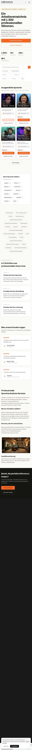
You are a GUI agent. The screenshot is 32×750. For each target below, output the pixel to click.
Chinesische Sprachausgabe (16, 251)
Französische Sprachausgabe (16, 230)
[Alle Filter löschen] (22, 78)
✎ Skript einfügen (15, 71)
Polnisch (7, 201)
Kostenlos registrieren (16, 45)
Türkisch (17, 183)
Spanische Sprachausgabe (16, 240)
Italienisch (16, 193)
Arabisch (7, 193)
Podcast (22, 237)
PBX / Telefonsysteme (21, 212)
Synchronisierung (20, 216)
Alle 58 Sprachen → (7, 179)
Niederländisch (8, 197)
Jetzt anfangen (8, 487)
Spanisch (7, 186)
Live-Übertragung (13, 237)
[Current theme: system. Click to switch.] (25, 2)
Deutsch (19, 190)
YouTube (10, 216)
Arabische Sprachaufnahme (11, 223)
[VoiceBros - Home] (7, 2)
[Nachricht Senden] (10, 95)
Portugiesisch (8, 190)
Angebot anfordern (8, 123)
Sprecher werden (8, 492)
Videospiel (7, 226)
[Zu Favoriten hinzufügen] (8, 95)
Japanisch (19, 197)
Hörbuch (24, 244)
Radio (27, 233)
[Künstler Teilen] (13, 95)
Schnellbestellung (8, 119)
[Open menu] (29, 2)
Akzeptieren (14, 746)
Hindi (15, 201)
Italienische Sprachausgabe (12, 244)
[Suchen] (29, 67)
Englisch (7, 183)
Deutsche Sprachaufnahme (21, 247)
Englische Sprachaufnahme (16, 219)
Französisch (18, 186)
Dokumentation (23, 223)
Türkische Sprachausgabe (9, 233)
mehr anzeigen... (16, 162)
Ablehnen (6, 746)
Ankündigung (8, 247)
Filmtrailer (20, 233)
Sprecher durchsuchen (16, 40)
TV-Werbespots (9, 212)
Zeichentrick (24, 226)
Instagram (15, 226)
